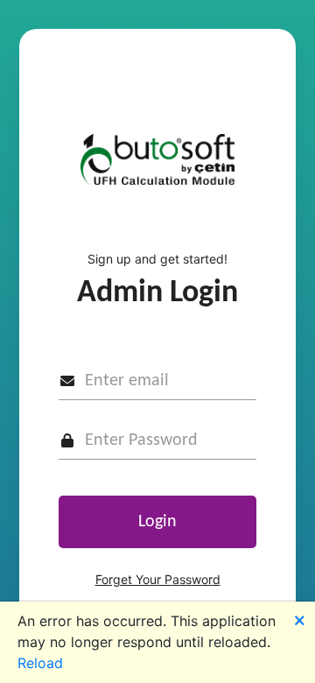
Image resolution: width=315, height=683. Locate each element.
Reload (40, 663)
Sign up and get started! (158, 258)
